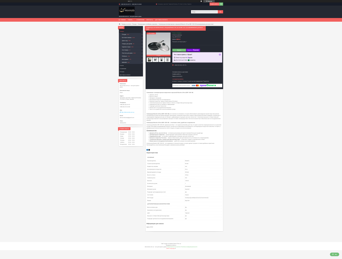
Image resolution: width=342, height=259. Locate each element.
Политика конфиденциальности (189, 246)
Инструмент (125, 59)
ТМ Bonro (124, 56)
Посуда (134, 24)
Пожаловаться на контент (173, 246)
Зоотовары (125, 50)
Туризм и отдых (126, 47)
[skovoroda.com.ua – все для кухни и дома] (127, 10)
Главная (123, 19)
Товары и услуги (126, 24)
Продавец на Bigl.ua (171, 245)
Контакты (149, 19)
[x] (149, 150)
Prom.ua (179, 243)
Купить (179, 50)
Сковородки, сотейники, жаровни (147, 24)
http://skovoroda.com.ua (127, 112)
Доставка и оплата (161, 19)
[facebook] (147, 150)
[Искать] (220, 11)
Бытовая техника (126, 37)
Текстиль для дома (127, 53)
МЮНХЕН (124, 62)
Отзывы (122, 71)
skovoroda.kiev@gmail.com (127, 117)
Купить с (190, 50)
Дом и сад (125, 40)
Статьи (122, 65)
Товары (130, 19)
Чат (336, 254)
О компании (140, 19)
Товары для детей (127, 43)
